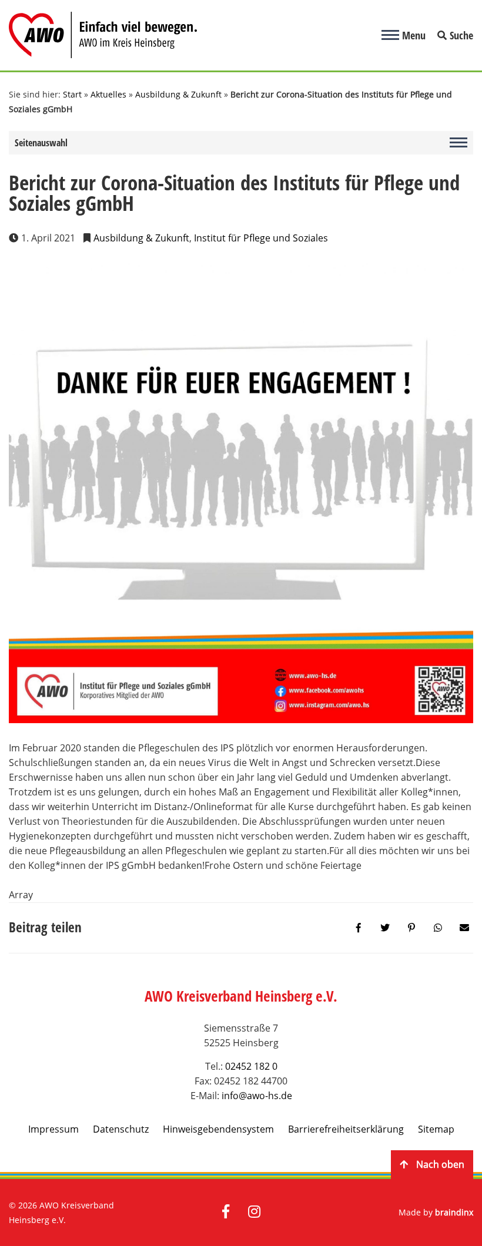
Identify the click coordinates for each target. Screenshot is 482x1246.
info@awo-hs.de (257, 1095)
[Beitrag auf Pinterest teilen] (411, 928)
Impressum (53, 1129)
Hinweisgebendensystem (218, 1129)
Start (72, 94)
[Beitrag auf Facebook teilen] (358, 928)
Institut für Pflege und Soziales (261, 237)
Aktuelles (108, 94)
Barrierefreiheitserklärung (346, 1129)
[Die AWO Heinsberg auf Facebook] (225, 1212)
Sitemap (436, 1129)
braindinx (454, 1212)
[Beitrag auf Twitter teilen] (385, 928)
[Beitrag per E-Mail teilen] (464, 928)
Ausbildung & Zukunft (178, 94)
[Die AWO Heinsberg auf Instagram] (254, 1212)
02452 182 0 (251, 1066)
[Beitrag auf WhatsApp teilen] (438, 928)
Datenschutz (121, 1129)
